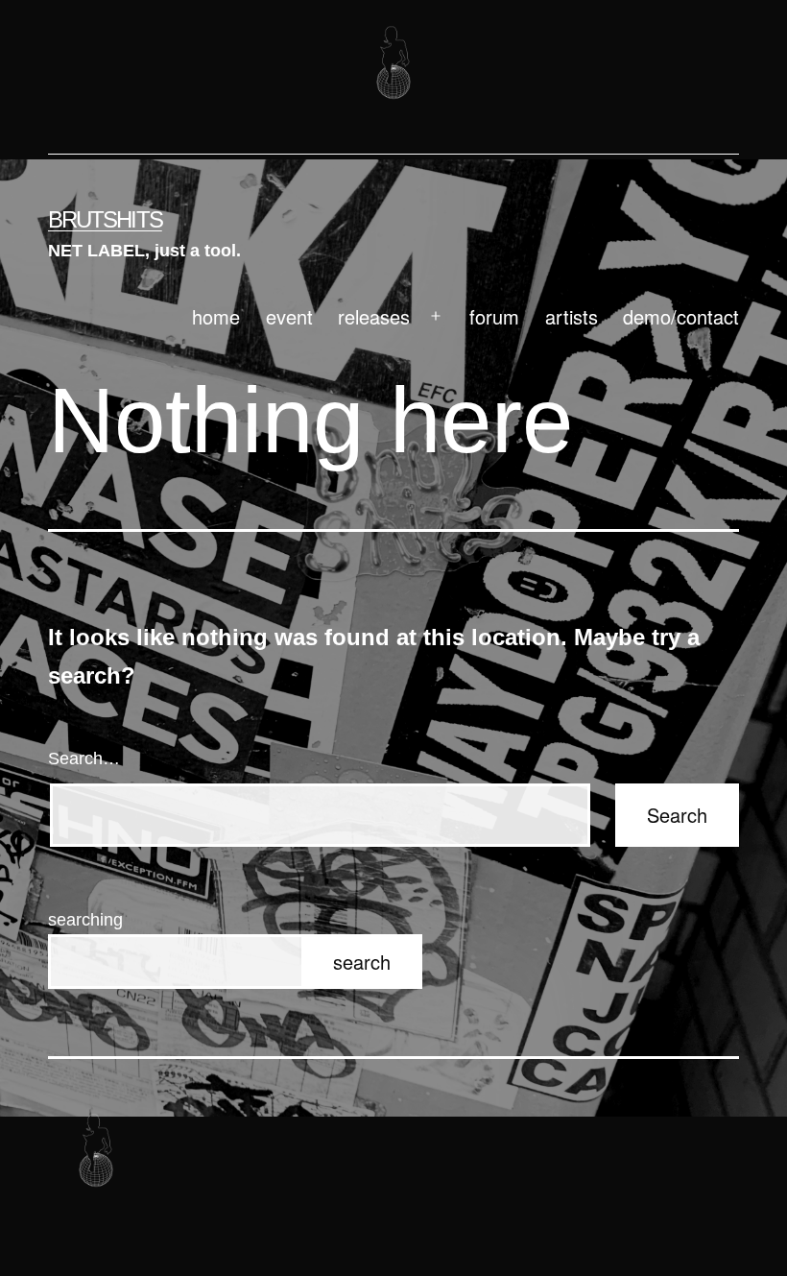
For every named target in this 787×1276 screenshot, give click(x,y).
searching (85, 919)
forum (494, 316)
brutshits (105, 219)
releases (374, 316)
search (362, 961)
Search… (84, 758)
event (289, 316)
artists (571, 316)
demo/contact (681, 316)
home (216, 316)
